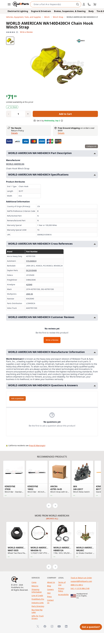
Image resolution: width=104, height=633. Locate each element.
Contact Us (50, 601)
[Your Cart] (95, 4)
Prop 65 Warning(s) (37, 445)
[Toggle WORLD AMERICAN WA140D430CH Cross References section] (95, 244)
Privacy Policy (61, 589)
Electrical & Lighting (18, 11)
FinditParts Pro (38, 599)
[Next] (55, 505)
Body (91, 11)
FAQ (49, 593)
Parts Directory (38, 606)
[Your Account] (83, 4)
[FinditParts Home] (21, 4)
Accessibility (63, 594)
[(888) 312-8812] (89, 4)
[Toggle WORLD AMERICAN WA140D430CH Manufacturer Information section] (95, 352)
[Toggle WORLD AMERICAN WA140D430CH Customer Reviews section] (95, 317)
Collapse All (91, 146)
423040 (29, 284)
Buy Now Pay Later (37, 611)
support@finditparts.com (81, 581)
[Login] (83, 4)
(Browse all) (52, 518)
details (61, 133)
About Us (51, 582)
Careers (50, 589)
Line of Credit (37, 595)
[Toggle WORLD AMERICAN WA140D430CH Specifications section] (95, 175)
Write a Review (26, 32)
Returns (35, 586)
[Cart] (95, 4)
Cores (34, 582)
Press (49, 596)
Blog (49, 586)
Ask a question (17, 398)
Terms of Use (62, 583)
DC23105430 (31, 270)
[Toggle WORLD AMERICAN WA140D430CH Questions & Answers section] (95, 385)
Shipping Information (37, 590)
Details (14, 133)
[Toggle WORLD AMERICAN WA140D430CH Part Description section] (95, 153)
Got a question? (91, 626)
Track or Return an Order (81, 577)
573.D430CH (31, 261)
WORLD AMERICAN (15, 164)
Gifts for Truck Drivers (38, 617)
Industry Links (38, 602)
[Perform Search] (77, 4)
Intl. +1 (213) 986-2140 (80, 588)
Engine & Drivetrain (41, 11)
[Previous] (48, 505)
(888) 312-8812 (77, 585)
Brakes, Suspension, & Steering (69, 11)
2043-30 (29, 294)
